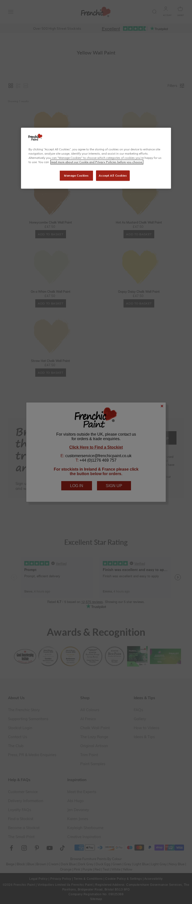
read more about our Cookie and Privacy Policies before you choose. (97, 162)
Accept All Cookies (113, 175)
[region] (96, 158)
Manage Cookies (76, 175)
